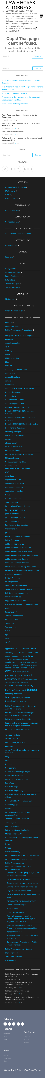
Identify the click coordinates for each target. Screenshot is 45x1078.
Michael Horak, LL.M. (13, 834)
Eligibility (9, 439)
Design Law (10, 268)
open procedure (11, 502)
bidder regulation (12, 656)
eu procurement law (13, 447)
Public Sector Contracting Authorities (20, 566)
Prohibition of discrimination (16, 525)
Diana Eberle (10, 960)
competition (27, 656)
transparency (14, 697)
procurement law (12, 514)
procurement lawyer (31, 679)
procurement (25, 675)
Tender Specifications (14, 616)
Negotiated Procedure (14, 487)
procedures (25, 672)
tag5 (23, 690)
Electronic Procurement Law (16, 779)
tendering (9, 694)
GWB (7, 472)
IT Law (7, 195)
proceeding (10, 675)
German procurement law (15, 462)
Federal (8, 668)
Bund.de (8, 322)
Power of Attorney (12, 852)
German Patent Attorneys (15, 187)
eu (21, 662)
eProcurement (11, 443)
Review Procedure (12, 578)
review (26, 685)
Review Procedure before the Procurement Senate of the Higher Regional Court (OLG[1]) (21, 919)
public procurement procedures (18, 548)
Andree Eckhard (11, 739)
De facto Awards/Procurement (19, 879)
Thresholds (10, 623)
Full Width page (11, 787)
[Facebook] (12, 169)
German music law (12, 272)
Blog (7, 362)
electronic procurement (14, 435)
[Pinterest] (18, 169)
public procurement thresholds (17, 559)
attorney (8, 351)
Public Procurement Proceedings (18, 330)
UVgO (7, 631)
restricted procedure (13, 574)
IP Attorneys (10, 191)
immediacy (9, 476)
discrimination (17, 659)
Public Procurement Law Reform (18, 949)
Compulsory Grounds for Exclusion (19, 388)
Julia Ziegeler (10, 822)
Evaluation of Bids (12, 450)
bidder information (30, 652)
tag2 (7, 690)
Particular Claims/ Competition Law (21, 901)
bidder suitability (12, 358)
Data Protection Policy (14, 775)
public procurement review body (18, 551)
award (34, 648)
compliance (10, 385)
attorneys (25, 649)
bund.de (8, 366)
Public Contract (13, 908)
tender (8, 608)
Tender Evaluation (14, 932)
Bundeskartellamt (12, 326)
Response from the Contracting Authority (22, 570)
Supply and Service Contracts (17, 600)
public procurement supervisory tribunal (21, 555)
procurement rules (12, 521)
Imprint (8, 808)
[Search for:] (22, 56)
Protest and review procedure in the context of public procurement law (22, 139)
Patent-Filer (10, 280)
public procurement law (14, 544)
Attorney (17, 649)
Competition (10, 373)
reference (24, 682)
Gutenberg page (11, 805)
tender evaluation (12, 612)
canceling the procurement (16, 369)
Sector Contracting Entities (16, 585)
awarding (9, 652)
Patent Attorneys (12, 198)
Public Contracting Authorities (17, 536)
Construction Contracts (14, 400)
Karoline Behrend (12, 826)
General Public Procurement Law (18, 801)
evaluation (34, 665)
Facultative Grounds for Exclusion (19, 454)
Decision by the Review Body (17, 407)
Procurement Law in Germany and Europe (22, 855)
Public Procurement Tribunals (17, 563)
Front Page (9, 783)
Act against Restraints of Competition (20, 335)
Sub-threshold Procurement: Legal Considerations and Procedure (21, 124)
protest (8, 533)
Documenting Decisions (15, 428)
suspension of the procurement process (21, 604)
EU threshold (25, 665)
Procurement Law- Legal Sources (19, 859)
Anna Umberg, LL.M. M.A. (15, 742)
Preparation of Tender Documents (19, 506)
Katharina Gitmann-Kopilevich (17, 830)
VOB (7, 638)
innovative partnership (14, 483)
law (14, 671)
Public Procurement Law (15, 863)
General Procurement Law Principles (22, 887)
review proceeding (13, 582)
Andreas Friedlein (12, 735)
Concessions (10, 396)
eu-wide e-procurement (30, 662)
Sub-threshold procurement (16, 593)
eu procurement (11, 665)
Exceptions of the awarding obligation (22, 883)
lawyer (19, 672)
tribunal (27, 698)
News (7, 495)
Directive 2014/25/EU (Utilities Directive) (21, 424)
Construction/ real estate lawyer (18, 233)
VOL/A (7, 642)
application (9, 649)
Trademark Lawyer (12, 287)
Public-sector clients (15, 912)
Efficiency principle (13, 432)
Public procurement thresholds (14, 93)
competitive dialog (12, 377)
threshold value (11, 619)
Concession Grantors (13, 392)
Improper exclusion (13, 480)
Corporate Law (11, 245)
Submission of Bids (13, 597)
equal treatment (12, 662)
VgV (6, 634)
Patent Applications (13, 276)
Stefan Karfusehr (12, 953)
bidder (7, 354)
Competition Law (12, 222)
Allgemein (9, 339)
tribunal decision (12, 701)
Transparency (10, 627)
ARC (7, 347)
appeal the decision (13, 343)
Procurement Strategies (17, 905)
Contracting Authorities (14, 403)
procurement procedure (15, 517)
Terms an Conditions (13, 957)
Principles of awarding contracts (15, 104)
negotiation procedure (14, 491)
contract (8, 659)
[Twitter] (5, 169)
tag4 (18, 690)
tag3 (13, 690)
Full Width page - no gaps (15, 790)
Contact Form (10, 768)
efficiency (25, 659)
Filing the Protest (12, 458)
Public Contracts (12, 540)
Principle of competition (15, 510)
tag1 (32, 685)
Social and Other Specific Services (19, 589)
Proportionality (11, 529)
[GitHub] (25, 169)
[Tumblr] (31, 169)
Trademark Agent (12, 284)
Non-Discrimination (13, 499)
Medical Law (10, 299)
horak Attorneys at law (14, 311)
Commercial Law (12, 210)
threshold (18, 694)
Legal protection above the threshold (22, 891)
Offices (8, 848)
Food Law (9, 257)
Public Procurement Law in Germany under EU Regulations (19, 116)
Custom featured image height (17, 772)
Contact (8, 764)
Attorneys (9, 746)
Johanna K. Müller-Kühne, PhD (17, 819)
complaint (9, 381)
